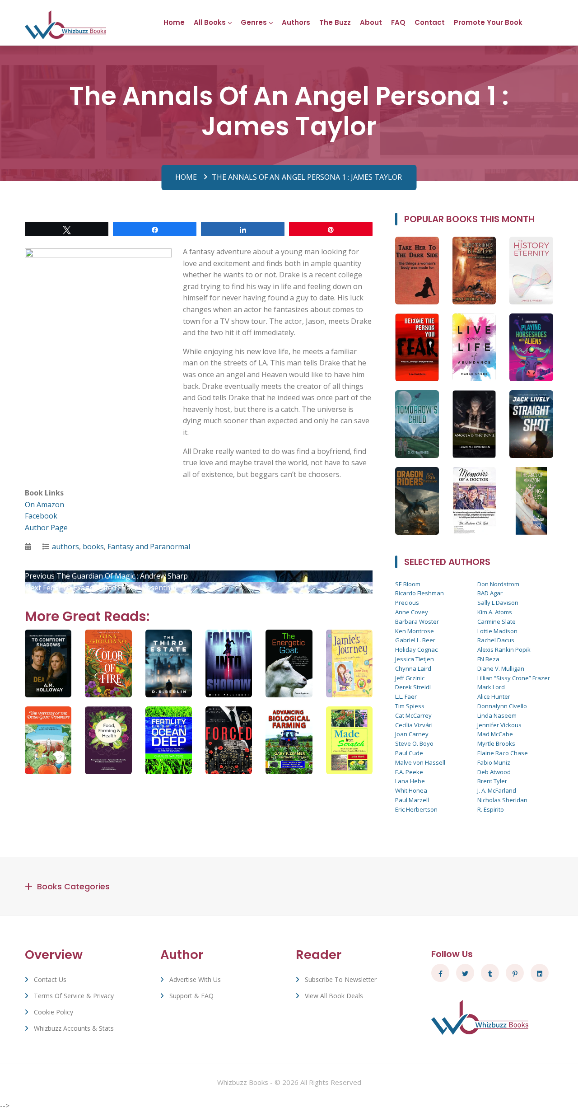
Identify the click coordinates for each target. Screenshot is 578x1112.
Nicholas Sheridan (502, 800)
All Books (210, 22)
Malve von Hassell (420, 762)
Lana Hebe (410, 781)
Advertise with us (195, 979)
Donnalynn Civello (502, 706)
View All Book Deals (334, 995)
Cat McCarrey (413, 715)
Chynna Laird (413, 668)
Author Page (46, 528)
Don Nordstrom (498, 584)
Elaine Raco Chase (502, 753)
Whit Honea (411, 790)
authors (65, 546)
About (371, 22)
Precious (407, 602)
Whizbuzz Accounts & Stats (74, 1028)
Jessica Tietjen (414, 659)
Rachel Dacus (495, 640)
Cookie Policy (53, 1012)
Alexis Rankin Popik (504, 649)
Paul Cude (409, 753)
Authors (296, 22)
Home (174, 22)
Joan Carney (412, 734)
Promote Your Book (488, 22)
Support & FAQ (191, 995)
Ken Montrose (414, 631)
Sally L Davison (497, 602)
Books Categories (73, 886)
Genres (254, 22)
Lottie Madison (497, 631)
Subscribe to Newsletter (341, 979)
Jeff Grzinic (409, 678)
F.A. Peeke (409, 772)
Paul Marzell (412, 800)
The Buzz (335, 22)
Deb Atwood (494, 772)
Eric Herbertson (416, 809)
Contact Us (50, 979)
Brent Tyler (492, 781)
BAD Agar (490, 593)
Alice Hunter (493, 696)
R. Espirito (490, 809)
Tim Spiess (409, 706)
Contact (430, 22)
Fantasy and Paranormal (148, 546)
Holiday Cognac (416, 649)
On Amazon (44, 504)
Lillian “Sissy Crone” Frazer (513, 678)
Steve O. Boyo (414, 743)
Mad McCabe (495, 734)
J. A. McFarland (496, 790)
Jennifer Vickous (499, 725)
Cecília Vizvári (414, 725)
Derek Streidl (413, 687)
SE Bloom (407, 584)
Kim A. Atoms (494, 612)
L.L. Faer (406, 696)
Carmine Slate (496, 621)
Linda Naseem (497, 715)
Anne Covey (411, 612)
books (93, 546)
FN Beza (488, 659)
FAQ (398, 22)
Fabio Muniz (493, 762)
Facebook (41, 516)
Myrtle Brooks (496, 743)
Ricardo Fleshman (419, 593)
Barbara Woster (417, 621)
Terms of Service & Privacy (74, 995)
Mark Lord (491, 687)
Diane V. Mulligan (500, 668)
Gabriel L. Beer (415, 640)
